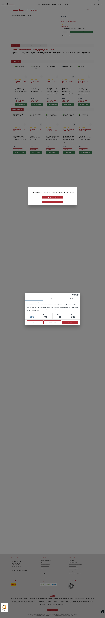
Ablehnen (35, 322)
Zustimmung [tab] (34, 298)
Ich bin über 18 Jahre (53, 197)
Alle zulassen (70, 322)
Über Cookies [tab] (71, 298)
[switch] (45, 317)
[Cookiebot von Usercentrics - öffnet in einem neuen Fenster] (73, 295)
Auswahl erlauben (52, 322)
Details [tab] (52, 298)
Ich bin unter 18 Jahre (52, 202)
